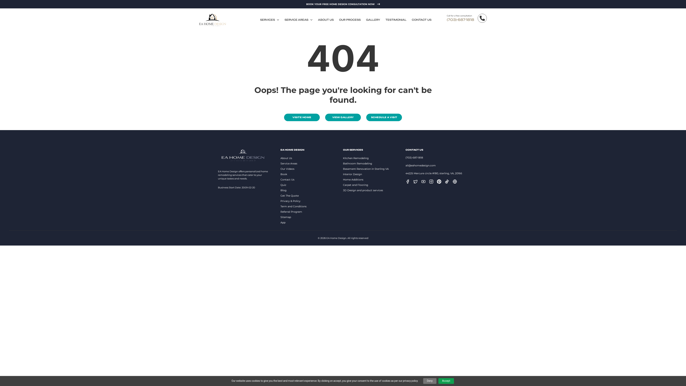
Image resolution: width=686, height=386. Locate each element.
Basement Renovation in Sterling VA (366, 168)
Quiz (283, 185)
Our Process (350, 19)
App (282, 222)
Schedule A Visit (384, 117)
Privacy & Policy (290, 201)
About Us (326, 19)
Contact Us (421, 19)
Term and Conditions (293, 206)
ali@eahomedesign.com (421, 165)
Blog (283, 190)
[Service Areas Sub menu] (311, 20)
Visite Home (301, 117)
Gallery (373, 19)
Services (267, 19)
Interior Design (352, 174)
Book (283, 174)
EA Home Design (336, 238)
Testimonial (396, 19)
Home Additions (353, 179)
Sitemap (285, 217)
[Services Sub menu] (278, 20)
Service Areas (296, 19)
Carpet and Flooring (355, 185)
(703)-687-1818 (460, 20)
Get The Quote (289, 195)
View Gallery (343, 117)
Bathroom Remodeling (357, 163)
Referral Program (291, 211)
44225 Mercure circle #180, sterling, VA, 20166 (434, 173)
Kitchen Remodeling (356, 158)
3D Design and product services (363, 190)
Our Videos (287, 168)
